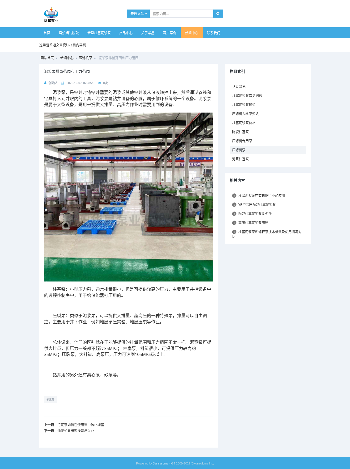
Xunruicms (160, 463)
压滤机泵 (85, 57)
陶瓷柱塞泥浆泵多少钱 (253, 213)
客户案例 (169, 32)
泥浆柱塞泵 (240, 159)
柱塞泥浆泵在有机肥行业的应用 (259, 195)
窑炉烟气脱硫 (69, 32)
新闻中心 (191, 32)
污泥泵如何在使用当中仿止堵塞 (80, 424)
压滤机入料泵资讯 (245, 113)
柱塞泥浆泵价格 (243, 122)
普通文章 (137, 13)
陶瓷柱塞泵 (240, 131)
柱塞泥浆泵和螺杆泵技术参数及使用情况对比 (267, 234)
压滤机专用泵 (242, 140)
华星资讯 (238, 86)
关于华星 (148, 32)
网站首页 (47, 57)
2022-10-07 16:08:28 (80, 83)
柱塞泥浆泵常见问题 (247, 95)
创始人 (53, 83)
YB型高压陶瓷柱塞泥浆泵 (255, 204)
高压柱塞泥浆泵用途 (251, 222)
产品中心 (126, 32)
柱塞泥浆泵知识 (243, 104)
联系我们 (213, 32)
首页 (47, 32)
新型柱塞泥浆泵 (99, 32)
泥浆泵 (59, 92)
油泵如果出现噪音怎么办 (75, 430)
